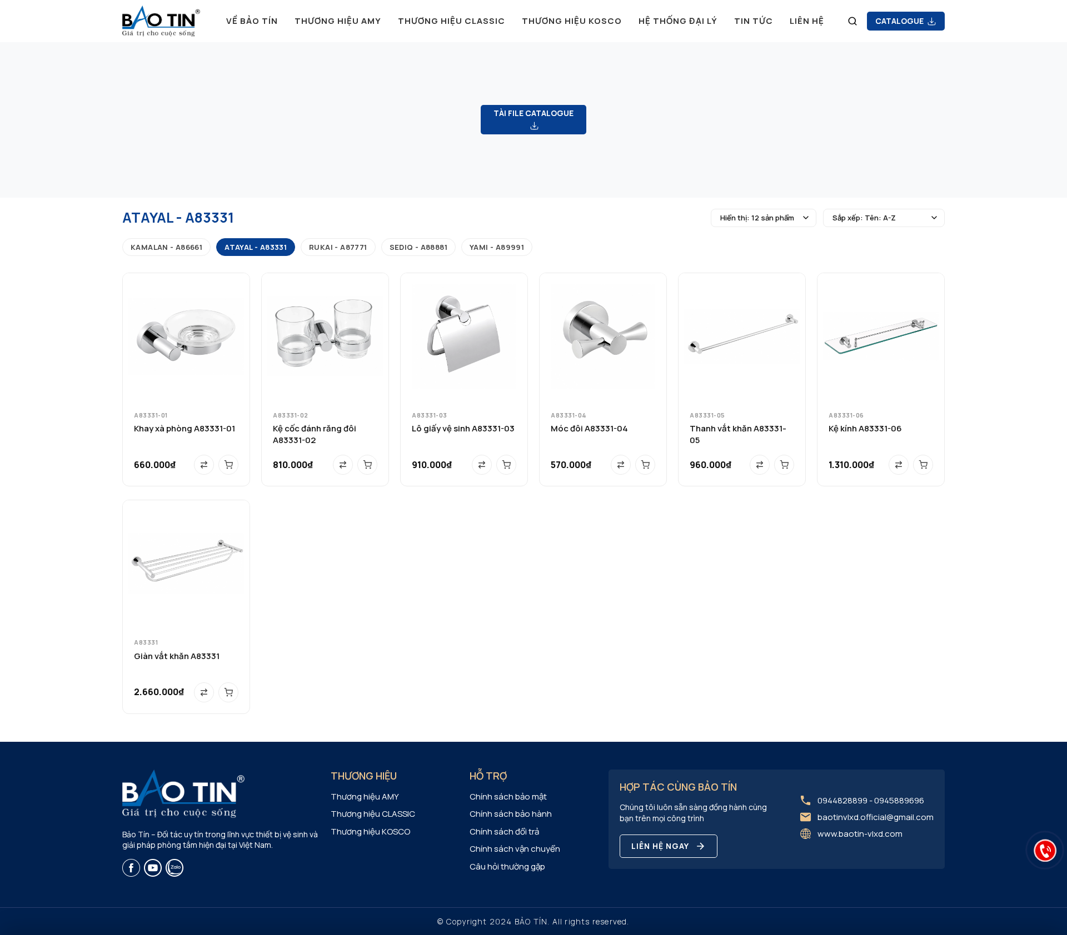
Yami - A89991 (497, 247)
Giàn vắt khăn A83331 (177, 656)
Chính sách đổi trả (504, 831)
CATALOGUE (900, 21)
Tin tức (753, 21)
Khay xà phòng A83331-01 (184, 428)
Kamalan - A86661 (166, 247)
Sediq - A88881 (418, 247)
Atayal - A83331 (256, 247)
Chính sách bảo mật (508, 796)
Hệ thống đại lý (678, 21)
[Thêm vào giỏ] (228, 465)
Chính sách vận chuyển (515, 848)
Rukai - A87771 (338, 247)
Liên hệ (807, 21)
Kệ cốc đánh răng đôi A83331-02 (314, 434)
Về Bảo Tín (252, 21)
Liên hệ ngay (660, 846)
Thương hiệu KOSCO (572, 21)
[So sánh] (204, 465)
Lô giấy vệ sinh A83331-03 (463, 428)
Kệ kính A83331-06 (865, 428)
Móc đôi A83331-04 (589, 428)
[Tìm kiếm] (852, 21)
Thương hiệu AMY (338, 21)
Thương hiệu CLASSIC (451, 21)
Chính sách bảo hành (511, 814)
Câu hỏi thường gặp (507, 866)
